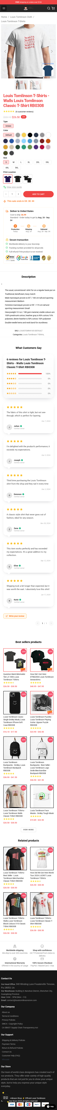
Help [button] (52, 1107)
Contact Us (6, 1052)
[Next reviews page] (51, 623)
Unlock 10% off (5, 1097)
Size (5, 158)
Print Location (9, 172)
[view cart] (53, 8)
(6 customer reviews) (24, 112)
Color (5, 130)
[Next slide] (52, 51)
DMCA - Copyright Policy (12, 1024)
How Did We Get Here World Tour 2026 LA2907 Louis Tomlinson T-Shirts (42, 875)
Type (5, 121)
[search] (48, 8)
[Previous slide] (5, 51)
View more (28, 830)
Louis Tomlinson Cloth (21, 17)
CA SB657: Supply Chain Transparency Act (20, 1028)
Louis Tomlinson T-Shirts (13, 21)
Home (4, 17)
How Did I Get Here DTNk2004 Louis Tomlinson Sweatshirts (42, 677)
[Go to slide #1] (21, 84)
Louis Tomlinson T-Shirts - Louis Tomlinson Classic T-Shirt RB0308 (41, 921)
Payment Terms (8, 1044)
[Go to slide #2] (35, 84)
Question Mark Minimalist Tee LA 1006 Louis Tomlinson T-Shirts (14, 677)
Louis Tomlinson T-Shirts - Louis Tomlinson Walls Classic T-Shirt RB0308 (14, 813)
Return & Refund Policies (12, 1048)
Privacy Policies (8, 1020)
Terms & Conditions (10, 1016)
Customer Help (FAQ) (11, 1056)
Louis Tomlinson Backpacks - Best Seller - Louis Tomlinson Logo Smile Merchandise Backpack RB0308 (40, 767)
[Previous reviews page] (37, 623)
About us (6, 1012)
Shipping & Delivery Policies (13, 1040)
